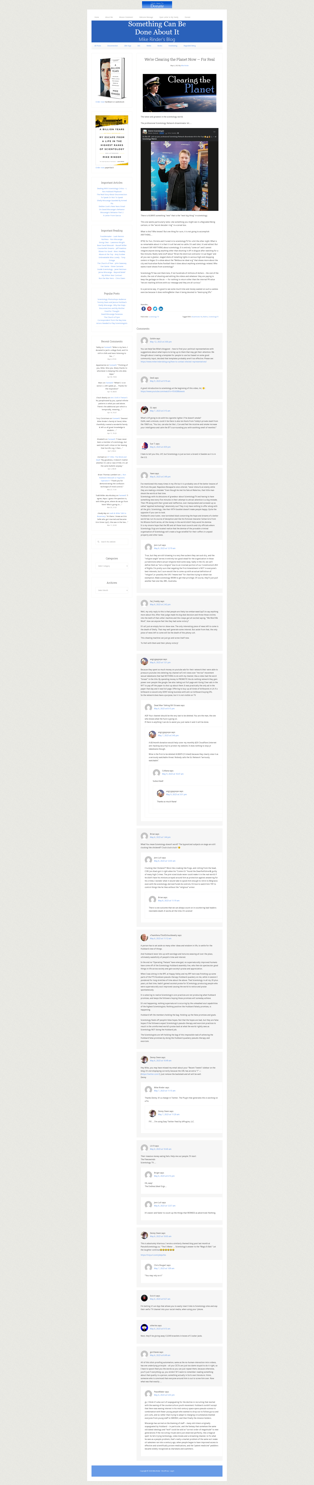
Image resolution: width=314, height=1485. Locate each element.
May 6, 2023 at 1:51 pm (160, 662)
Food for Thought (112, 311)
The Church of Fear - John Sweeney (111, 263)
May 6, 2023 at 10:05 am (160, 1236)
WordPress (165, 1471)
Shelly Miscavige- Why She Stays (111, 305)
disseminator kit (196, 317)
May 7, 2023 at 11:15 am (164, 1091)
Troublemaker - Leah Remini (112, 236)
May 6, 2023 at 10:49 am (160, 1060)
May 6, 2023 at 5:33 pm (164, 1395)
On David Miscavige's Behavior (112, 209)
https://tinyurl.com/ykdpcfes (153, 1255)
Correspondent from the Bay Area (112, 320)
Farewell (107, 347)
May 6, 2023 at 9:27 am (160, 1299)
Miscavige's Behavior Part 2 (111, 212)
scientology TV (154, 317)
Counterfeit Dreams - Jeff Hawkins (112, 248)
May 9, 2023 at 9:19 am (160, 381)
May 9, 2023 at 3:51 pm (176, 794)
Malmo (205, 317)
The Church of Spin (112, 317)
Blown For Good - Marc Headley (112, 251)
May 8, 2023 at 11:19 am (168, 900)
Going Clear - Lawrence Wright (112, 242)
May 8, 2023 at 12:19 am (164, 548)
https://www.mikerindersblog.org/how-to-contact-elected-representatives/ (174, 362)
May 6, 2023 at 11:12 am (160, 938)
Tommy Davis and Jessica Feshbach (112, 302)
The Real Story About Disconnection (112, 194)
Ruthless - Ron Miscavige (111, 239)
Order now (100, 102)
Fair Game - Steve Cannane (112, 266)
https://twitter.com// (150, 1074)
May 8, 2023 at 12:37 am (164, 1206)
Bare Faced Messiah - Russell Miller (112, 245)
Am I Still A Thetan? (119, 398)
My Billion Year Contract (112, 275)
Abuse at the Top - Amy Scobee (112, 254)
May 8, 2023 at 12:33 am (164, 861)
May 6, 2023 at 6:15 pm (164, 1176)
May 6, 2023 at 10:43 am (160, 1149)
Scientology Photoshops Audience (112, 299)
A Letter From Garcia (112, 215)
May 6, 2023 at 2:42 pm (160, 604)
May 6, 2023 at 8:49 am (160, 1355)
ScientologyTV (213, 317)
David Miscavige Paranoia (112, 314)
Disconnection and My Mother (112, 308)
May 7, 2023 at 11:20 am (168, 1114)
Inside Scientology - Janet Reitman (111, 269)
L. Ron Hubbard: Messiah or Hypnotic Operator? (112, 478)
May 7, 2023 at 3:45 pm (168, 735)
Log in (172, 1471)
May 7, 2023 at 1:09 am (164, 1268)
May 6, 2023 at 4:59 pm (160, 447)
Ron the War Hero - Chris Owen (112, 278)
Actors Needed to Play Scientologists (111, 323)
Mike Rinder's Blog (157, 31)
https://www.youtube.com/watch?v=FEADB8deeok (163, 391)
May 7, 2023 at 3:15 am (160, 411)
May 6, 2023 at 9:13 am (160, 1329)
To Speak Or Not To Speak (112, 197)
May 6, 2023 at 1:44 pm (160, 837)
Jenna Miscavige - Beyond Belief (111, 272)
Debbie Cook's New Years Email (112, 206)
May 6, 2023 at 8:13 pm (164, 708)
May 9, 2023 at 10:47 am (172, 774)
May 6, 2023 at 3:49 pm (160, 477)
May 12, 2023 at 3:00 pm (161, 342)
